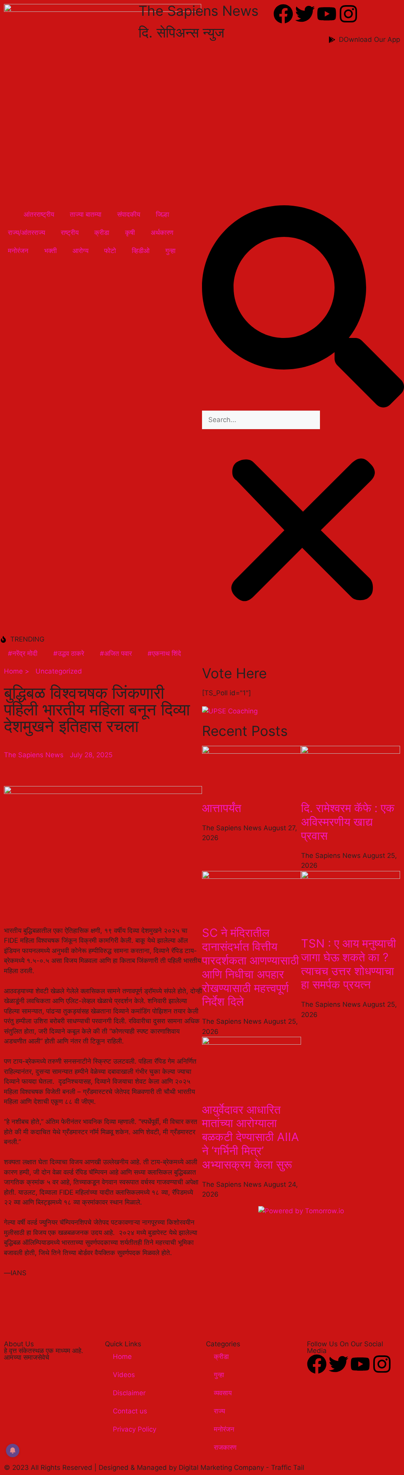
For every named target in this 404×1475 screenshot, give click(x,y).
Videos (124, 1375)
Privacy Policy (134, 1429)
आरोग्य (80, 251)
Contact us (130, 1411)
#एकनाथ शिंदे (164, 653)
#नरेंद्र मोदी (22, 653)
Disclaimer (129, 1393)
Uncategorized (59, 671)
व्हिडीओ (141, 251)
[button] (303, 308)
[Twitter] (305, 14)
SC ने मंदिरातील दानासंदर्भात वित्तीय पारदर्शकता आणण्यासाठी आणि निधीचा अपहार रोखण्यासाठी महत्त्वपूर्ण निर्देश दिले (250, 967)
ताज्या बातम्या (85, 214)
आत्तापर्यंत (221, 808)
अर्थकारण (162, 232)
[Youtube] (327, 14)
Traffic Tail (287, 1467)
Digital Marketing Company (222, 1467)
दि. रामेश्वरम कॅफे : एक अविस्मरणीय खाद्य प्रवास (348, 822)
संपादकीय (128, 214)
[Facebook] (283, 14)
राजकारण (225, 1447)
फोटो (110, 251)
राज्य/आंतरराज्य (26, 232)
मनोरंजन (18, 251)
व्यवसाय (223, 1393)
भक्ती (50, 251)
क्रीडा (101, 232)
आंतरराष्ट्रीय (39, 214)
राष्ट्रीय (70, 232)
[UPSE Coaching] (230, 711)
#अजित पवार (116, 653)
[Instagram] (348, 14)
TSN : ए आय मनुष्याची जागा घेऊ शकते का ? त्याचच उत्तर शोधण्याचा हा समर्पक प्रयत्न (348, 963)
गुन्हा (170, 251)
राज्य (219, 1411)
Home (122, 1357)
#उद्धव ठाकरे (68, 653)
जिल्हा (162, 214)
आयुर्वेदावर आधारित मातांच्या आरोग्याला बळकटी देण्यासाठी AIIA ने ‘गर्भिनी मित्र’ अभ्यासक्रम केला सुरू (250, 1137)
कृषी (130, 232)
